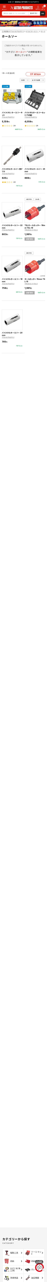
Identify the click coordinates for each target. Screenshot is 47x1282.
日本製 (37, 199)
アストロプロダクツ (8, 117)
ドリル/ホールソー (32, 31)
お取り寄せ (29, 199)
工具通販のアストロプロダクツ (13, 31)
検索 (42, 13)
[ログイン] (38, 8)
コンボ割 (5, 86)
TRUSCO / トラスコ (31, 230)
